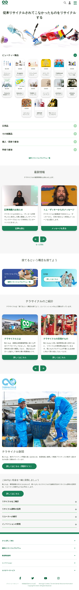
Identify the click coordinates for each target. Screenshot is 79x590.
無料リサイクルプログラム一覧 (39, 158)
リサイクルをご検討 (10, 501)
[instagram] (58, 578)
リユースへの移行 (9, 516)
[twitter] (32, 578)
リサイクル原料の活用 (11, 509)
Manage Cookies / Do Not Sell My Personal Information (56, 583)
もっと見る (39, 244)
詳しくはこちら (52, 279)
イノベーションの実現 (11, 524)
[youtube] (45, 578)
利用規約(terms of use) (29, 584)
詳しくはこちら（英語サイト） (19, 466)
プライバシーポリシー (12, 584)
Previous (36, 239)
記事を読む (20, 228)
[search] (65, 3)
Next (43, 239)
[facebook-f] (20, 578)
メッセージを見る (59, 228)
